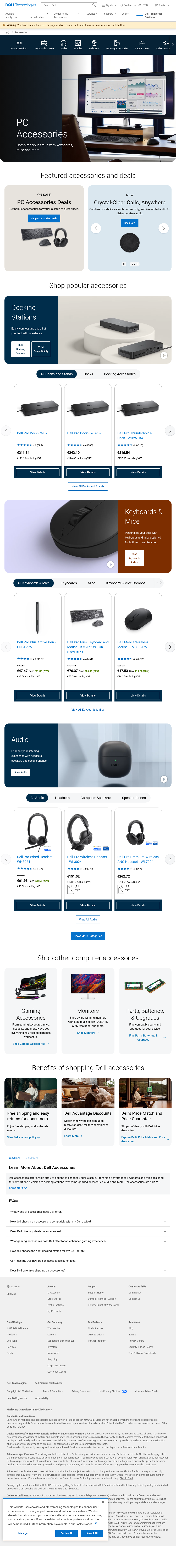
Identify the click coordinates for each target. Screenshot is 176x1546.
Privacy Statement (81, 1391)
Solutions (12, 1340)
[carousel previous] (96, 228)
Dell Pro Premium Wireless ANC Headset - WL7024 (138, 859)
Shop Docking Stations (20, 349)
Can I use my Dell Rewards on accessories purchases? (43, 1260)
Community (135, 1292)
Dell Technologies (16, 1383)
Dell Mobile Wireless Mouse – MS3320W (132, 644)
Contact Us (134, 1298)
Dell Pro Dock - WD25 (33, 433)
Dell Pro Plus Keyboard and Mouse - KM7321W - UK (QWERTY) (88, 647)
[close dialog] (171, 25)
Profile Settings (55, 1305)
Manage (23, 1533)
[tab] (56, 374)
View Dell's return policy (21, 1137)
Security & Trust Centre (141, 1347)
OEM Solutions (96, 1334)
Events (132, 1334)
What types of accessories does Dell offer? (36, 1211)
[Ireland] (8, 32)
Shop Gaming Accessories (29, 1043)
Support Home (95, 1292)
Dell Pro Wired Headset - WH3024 (35, 859)
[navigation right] (173, 45)
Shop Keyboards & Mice (134, 558)
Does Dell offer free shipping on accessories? (38, 1270)
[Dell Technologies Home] (20, 5)
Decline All (67, 1533)
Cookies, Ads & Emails (146, 1391)
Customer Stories (56, 1371)
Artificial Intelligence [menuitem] (12, 15)
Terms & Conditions (53, 1391)
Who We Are (53, 1328)
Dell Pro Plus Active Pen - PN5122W (36, 644)
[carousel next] (163, 228)
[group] (130, 228)
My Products (54, 1311)
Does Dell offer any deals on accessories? (35, 1231)
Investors (52, 1347)
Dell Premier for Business (153, 15)
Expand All (14, 1157)
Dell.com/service (87, 1444)
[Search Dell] (94, 5)
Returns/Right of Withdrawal (103, 1305)
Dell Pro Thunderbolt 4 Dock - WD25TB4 (134, 435)
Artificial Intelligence (17, 1328)
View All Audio (88, 919)
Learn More (71, 1136)
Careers (51, 1334)
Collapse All (32, 1157)
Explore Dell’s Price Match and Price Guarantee (143, 1139)
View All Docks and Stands (88, 486)
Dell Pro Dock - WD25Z (84, 433)
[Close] (103, 1502)
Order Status (54, 1298)
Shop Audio (20, 772)
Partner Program (97, 1340)
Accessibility (41, 1398)
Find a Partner (95, 1328)
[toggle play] (164, 356)
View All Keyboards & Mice (88, 709)
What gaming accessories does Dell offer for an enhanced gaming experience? (58, 1241)
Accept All (92, 1533)
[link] (128, 5)
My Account (53, 1292)
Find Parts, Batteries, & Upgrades (143, 1037)
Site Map (11, 1293)
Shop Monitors (86, 1032)
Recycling (52, 1359)
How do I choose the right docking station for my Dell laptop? (47, 1251)
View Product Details (129, 219)
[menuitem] (39, 15)
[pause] (124, 264)
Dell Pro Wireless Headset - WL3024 (87, 859)
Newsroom (53, 1353)
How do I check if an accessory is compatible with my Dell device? (50, 1221)
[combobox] (69, 5)
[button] (110, 5)
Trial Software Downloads (142, 1353)
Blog (131, 1328)
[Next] (170, 430)
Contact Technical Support (102, 1298)
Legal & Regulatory (17, 1398)
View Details (37, 472)
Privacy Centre (136, 1340)
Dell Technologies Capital (60, 1340)
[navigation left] (17, 374)
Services (11, 1347)
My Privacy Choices (110, 1391)
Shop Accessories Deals (44, 218)
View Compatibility (41, 349)
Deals (10, 1353)
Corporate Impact (56, 1365)
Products (12, 1334)
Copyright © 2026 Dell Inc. (21, 1391)
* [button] (136, 1129)
